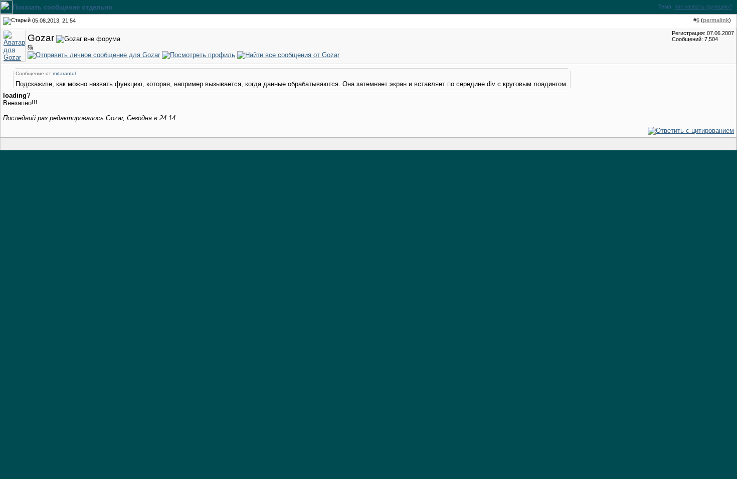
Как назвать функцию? (703, 7)
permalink (716, 20)
